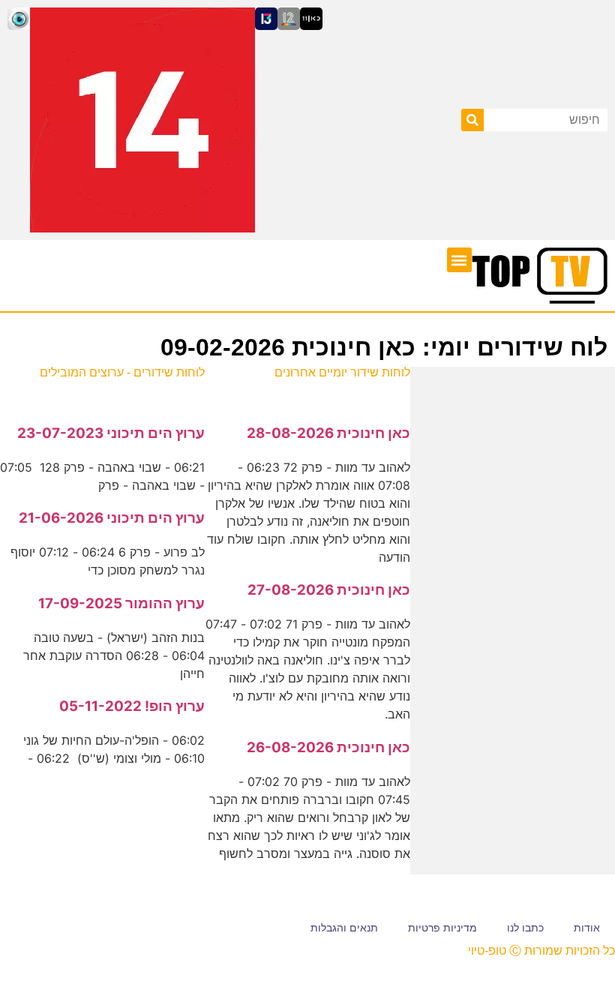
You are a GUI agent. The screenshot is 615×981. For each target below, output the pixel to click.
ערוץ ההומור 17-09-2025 (121, 603)
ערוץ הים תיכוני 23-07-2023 (111, 433)
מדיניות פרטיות (442, 928)
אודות (587, 928)
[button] (459, 260)
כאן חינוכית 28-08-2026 (328, 433)
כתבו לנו (525, 928)
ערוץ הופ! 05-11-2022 (132, 706)
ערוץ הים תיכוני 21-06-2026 (112, 517)
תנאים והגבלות (344, 928)
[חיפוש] (472, 120)
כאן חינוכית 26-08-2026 (328, 747)
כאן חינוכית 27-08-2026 (329, 589)
